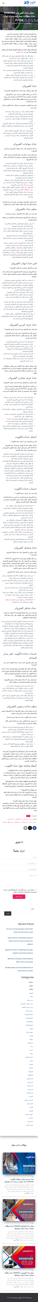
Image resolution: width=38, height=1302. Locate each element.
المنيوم (31, 993)
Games (31, 982)
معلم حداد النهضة (21, 52)
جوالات (31, 1039)
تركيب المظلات (28, 190)
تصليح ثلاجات (29, 1021)
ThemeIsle (10, 1297)
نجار (26, 599)
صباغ (14, 599)
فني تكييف (8, 599)
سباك (31, 1053)
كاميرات (30, 1096)
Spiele (31, 989)
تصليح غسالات (29, 1025)
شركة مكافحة (29, 1057)
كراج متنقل (30, 1103)
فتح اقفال (30, 1075)
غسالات (31, 1068)
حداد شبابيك (10, 419)
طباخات (31, 1064)
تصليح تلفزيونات (28, 1014)
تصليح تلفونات (29, 1018)
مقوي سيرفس (29, 1114)
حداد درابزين (11, 819)
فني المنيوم (30, 1078)
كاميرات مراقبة (29, 1100)
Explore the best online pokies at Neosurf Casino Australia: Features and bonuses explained (20, 941)
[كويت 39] (29, 3)
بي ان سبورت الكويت (27, 1007)
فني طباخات (29, 1093)
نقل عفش (30, 1121)
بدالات (31, 996)
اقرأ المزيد (27, 1193)
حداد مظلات (23, 187)
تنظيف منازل (29, 1032)
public (31, 986)
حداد (28, 75)
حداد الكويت (18, 819)
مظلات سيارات (15, 252)
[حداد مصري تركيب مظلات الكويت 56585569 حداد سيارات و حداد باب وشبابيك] (19, 1163)
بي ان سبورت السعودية (27, 1003)
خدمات (31, 1050)
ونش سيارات (29, 1125)
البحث (32, 909)
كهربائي (20, 599)
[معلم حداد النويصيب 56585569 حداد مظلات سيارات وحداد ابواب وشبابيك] (19, 1257)
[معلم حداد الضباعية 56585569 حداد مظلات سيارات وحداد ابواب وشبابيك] (19, 1210)
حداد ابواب (23, 530)
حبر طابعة (30, 1043)
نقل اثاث (30, 1118)
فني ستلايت (30, 1085)
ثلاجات (31, 1036)
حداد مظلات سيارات (7, 822)
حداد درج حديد (32, 822)
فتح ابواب (30, 1071)
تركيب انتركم (29, 1011)
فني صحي (30, 1089)
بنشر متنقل (30, 1000)
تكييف (31, 1028)
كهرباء (31, 1107)
